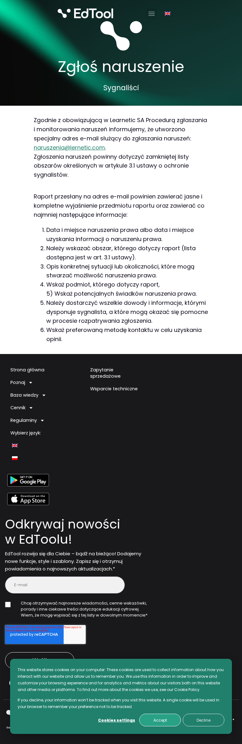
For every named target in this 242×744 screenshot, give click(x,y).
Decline (203, 720)
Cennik (18, 407)
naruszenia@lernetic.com (69, 147)
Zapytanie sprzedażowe (105, 373)
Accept (160, 720)
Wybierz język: (25, 433)
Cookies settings (116, 720)
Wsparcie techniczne (114, 389)
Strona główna (27, 370)
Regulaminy (23, 420)
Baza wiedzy (24, 395)
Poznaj (17, 382)
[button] (152, 13)
